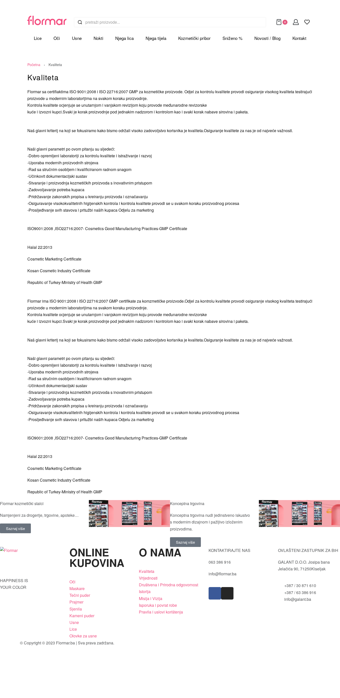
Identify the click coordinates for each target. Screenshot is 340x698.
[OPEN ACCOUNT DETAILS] (296, 22)
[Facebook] (215, 593)
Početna (33, 64)
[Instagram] (227, 593)
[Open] (307, 22)
